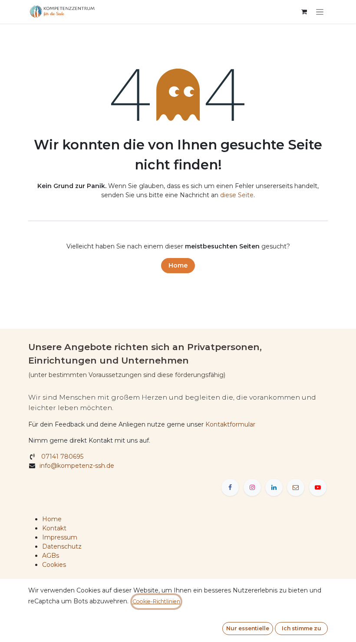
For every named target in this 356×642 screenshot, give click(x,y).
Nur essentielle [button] (247, 628)
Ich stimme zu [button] (301, 628)
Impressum (59, 537)
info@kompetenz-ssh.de (78, 466)
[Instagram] (252, 487)
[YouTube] (317, 487)
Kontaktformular (230, 424)
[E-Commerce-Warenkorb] (304, 12)
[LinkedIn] (274, 487)
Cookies (54, 565)
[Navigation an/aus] (320, 11)
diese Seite (237, 195)
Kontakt (54, 528)
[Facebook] (230, 487)
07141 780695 (61, 456)
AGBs (50, 555)
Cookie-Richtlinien (156, 601)
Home (178, 265)
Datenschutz (62, 546)
